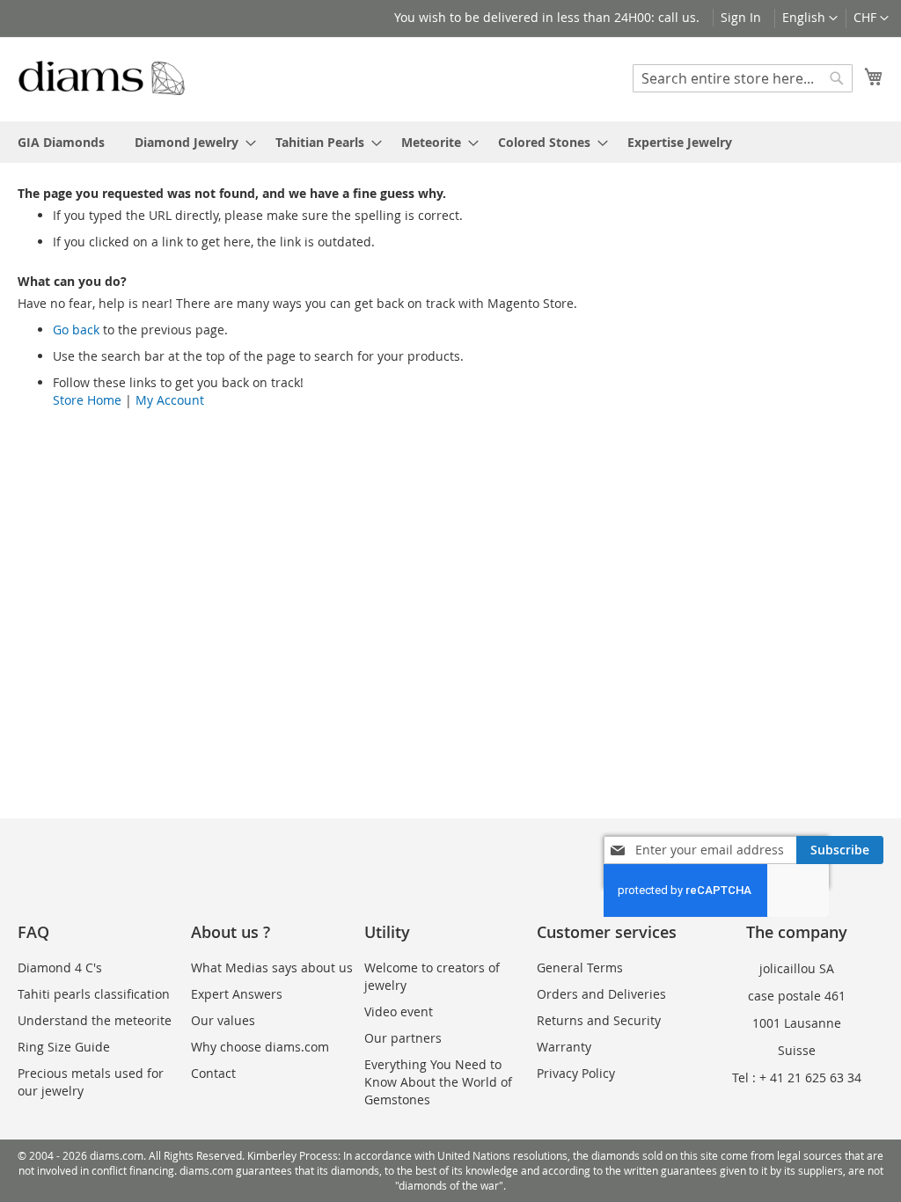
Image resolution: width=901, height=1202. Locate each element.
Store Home (87, 400)
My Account (170, 400)
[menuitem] (61, 142)
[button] (871, 18)
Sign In (741, 17)
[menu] (450, 142)
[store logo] (102, 78)
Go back (76, 329)
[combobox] (743, 78)
